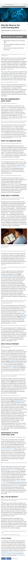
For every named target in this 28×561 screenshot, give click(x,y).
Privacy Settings (21, 555)
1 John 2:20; (23, 425)
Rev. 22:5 (22, 389)
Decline (9, 558)
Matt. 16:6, (17, 166)
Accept (3, 558)
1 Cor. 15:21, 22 (17, 118)
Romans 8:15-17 (17, 395)
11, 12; (21, 166)
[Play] (0, 6)
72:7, (2, 482)
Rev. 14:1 (3, 426)
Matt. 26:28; (14, 184)
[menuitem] (2, 1)
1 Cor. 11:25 (8, 356)
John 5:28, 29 (16, 485)
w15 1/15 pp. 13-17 (9, 4)
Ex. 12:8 (6, 165)
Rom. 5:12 (7, 107)
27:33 (18, 184)
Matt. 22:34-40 (15, 526)
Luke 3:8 (14, 323)
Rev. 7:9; (10, 469)
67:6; (24, 481)
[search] (26, 2)
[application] (14, 7)
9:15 (2, 372)
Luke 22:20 (11, 367)
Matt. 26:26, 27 (10, 76)
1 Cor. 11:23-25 (17, 137)
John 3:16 (13, 126)
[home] (2, 1)
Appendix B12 (6, 534)
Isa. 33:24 (7, 482)
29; (22, 481)
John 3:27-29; (4, 449)
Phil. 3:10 (12, 386)
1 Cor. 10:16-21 (22, 312)
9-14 (13, 449)
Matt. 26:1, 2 (11, 69)
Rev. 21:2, (9, 449)
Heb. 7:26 (10, 171)
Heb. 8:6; (22, 370)
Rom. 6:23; (11, 118)
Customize (15, 558)
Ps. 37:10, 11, (18, 481)
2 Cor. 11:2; (24, 447)
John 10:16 (14, 469)
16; (4, 482)
